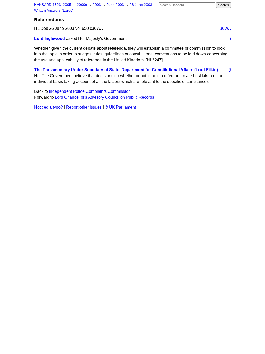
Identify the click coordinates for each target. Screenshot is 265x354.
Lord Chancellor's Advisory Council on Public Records (104, 97)
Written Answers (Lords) (53, 10)
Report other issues (84, 107)
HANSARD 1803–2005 (52, 5)
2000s (82, 5)
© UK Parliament (120, 107)
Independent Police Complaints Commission (90, 91)
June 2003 (116, 5)
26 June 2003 (141, 5)
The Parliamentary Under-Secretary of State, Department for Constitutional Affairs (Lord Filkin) (126, 70)
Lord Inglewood (49, 38)
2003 (97, 5)
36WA (225, 28)
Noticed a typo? (48, 107)
